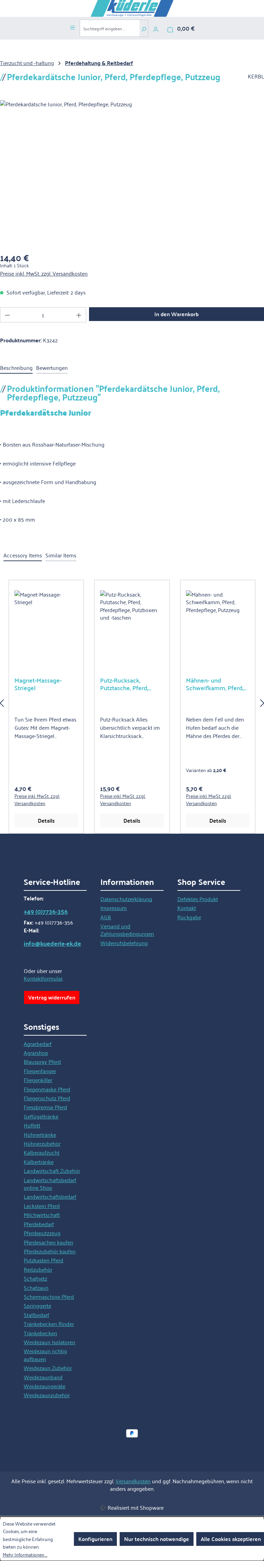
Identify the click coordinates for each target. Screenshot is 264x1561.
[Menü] (72, 26)
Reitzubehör (38, 1269)
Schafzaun (36, 1287)
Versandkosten (133, 1481)
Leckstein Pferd (42, 1205)
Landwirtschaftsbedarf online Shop (50, 1183)
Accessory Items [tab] (22, 555)
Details (46, 820)
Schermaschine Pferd (49, 1296)
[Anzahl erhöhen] (79, 314)
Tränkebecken (40, 1333)
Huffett (32, 1125)
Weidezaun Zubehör (48, 1367)
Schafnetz (35, 1278)
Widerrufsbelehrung (124, 943)
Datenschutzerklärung (126, 899)
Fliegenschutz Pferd (47, 1098)
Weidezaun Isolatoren (49, 1342)
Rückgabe (189, 917)
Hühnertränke (40, 1134)
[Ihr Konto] (155, 28)
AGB (105, 917)
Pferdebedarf (39, 1224)
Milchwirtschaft (42, 1214)
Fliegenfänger (40, 1071)
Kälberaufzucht (41, 1152)
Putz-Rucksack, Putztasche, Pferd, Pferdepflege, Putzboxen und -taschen (124, 684)
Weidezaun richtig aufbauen (45, 1354)
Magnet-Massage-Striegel (38, 684)
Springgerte (37, 1305)
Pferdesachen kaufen (48, 1242)
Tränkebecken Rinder (49, 1323)
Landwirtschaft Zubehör (52, 1170)
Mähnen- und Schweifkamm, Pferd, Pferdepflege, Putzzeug (217, 684)
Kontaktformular (43, 978)
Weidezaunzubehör (47, 1395)
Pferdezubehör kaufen (50, 1251)
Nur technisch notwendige (156, 1539)
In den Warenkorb (176, 314)
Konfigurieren (95, 1539)
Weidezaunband (43, 1377)
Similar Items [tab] (60, 555)
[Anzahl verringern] (7, 314)
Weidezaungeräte (44, 1386)
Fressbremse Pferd (45, 1107)
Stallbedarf (36, 1314)
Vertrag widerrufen (51, 997)
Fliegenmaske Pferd (47, 1089)
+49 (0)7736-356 (46, 911)
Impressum (113, 907)
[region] (132, 702)
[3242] (132, 174)
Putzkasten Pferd (43, 1260)
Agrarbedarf (38, 1043)
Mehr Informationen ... (25, 1554)
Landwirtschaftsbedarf (50, 1196)
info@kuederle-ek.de (52, 943)
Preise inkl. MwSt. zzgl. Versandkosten (44, 273)
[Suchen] (143, 28)
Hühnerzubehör (42, 1143)
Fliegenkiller (38, 1079)
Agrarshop (36, 1052)
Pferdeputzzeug (42, 1233)
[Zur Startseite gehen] (132, 8)
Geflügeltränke (41, 1116)
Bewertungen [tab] (52, 367)
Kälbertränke (39, 1161)
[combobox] (110, 28)
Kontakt (186, 907)
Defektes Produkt (197, 899)
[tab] (16, 368)
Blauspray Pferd (42, 1061)
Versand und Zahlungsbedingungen (127, 929)
